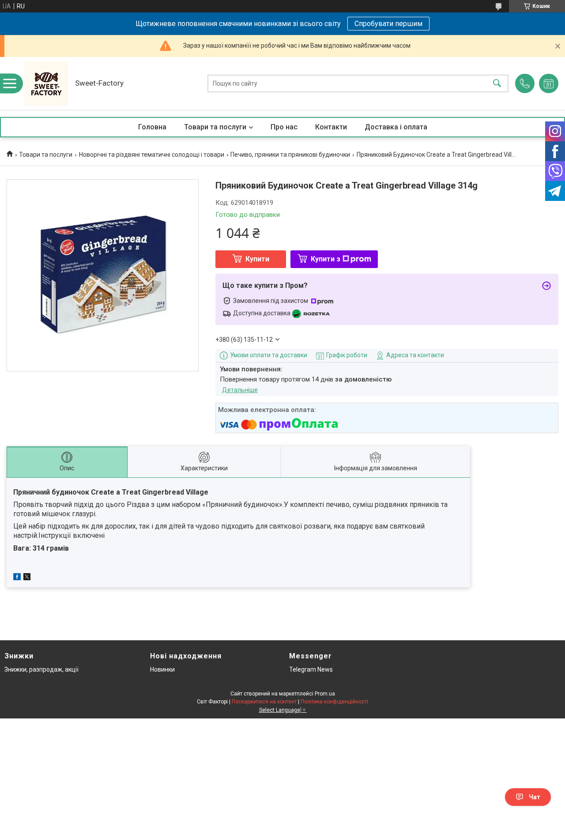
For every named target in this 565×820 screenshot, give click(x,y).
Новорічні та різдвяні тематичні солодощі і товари (151, 154)
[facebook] (17, 578)
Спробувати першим (388, 23)
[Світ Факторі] (46, 83)
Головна (152, 127)
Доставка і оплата (396, 127)
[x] (26, 578)
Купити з (325, 259)
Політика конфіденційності (334, 702)
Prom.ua (325, 694)
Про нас (284, 127)
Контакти (331, 127)
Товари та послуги (215, 127)
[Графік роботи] (548, 83)
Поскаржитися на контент (264, 702)
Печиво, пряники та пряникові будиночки (290, 154)
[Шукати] (497, 84)
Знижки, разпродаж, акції (41, 669)
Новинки (162, 669)
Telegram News (311, 669)
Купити (257, 259)
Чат (534, 797)
